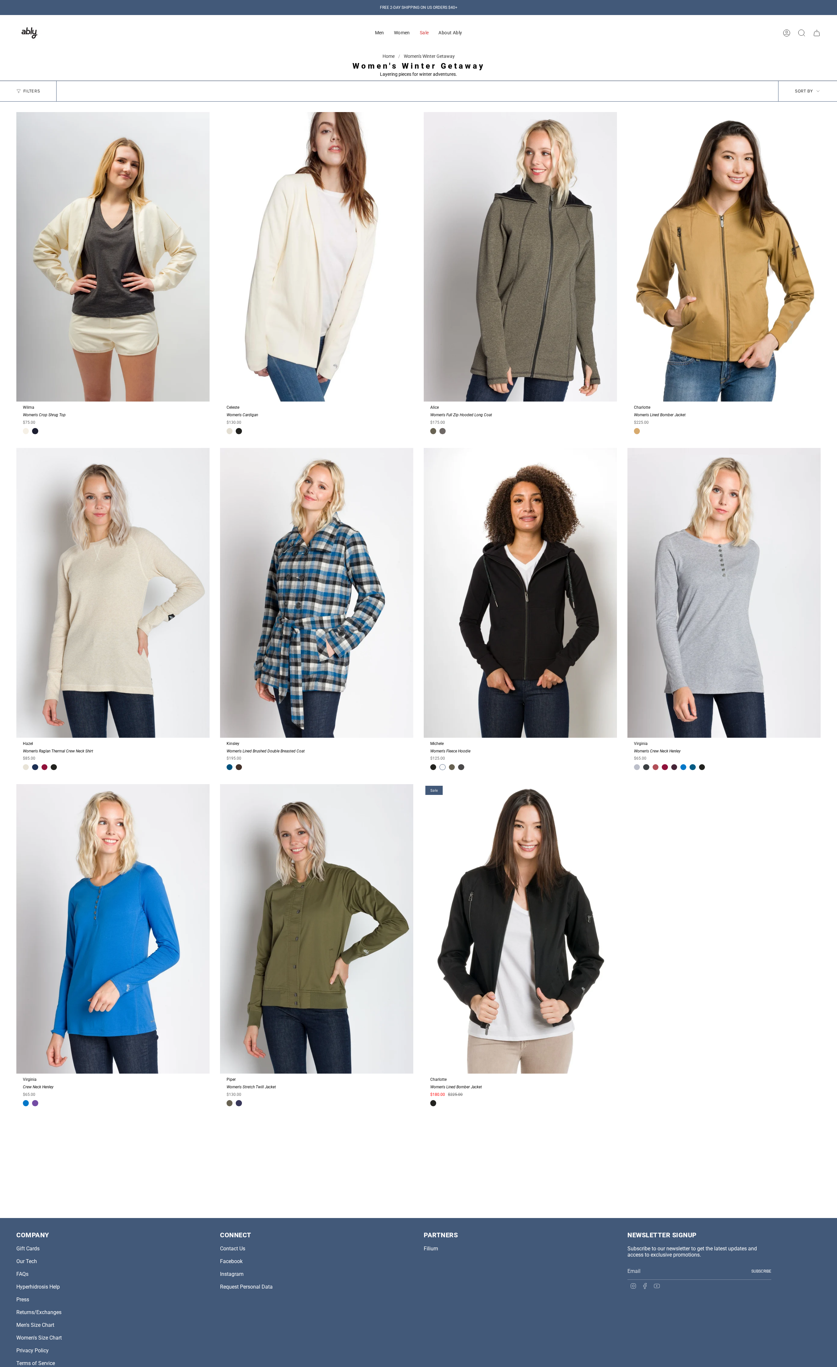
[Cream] (229, 431)
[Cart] (816, 33)
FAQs (22, 1274)
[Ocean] (35, 767)
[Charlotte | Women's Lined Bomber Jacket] (724, 257)
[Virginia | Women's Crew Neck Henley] (724, 593)
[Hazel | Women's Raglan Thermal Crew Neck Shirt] (113, 593)
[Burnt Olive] (433, 431)
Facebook (231, 1261)
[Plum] (655, 767)
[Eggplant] (674, 767)
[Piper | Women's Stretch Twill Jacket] (316, 929)
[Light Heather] (637, 767)
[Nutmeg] (239, 767)
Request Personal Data (246, 1287)
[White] (442, 767)
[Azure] (683, 767)
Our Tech (26, 1261)
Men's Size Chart (35, 1325)
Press (22, 1299)
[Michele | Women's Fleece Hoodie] (520, 593)
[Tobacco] (637, 431)
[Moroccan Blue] (692, 767)
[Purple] (35, 1103)
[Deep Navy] (35, 431)
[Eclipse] (239, 1103)
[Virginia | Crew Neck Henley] (113, 929)
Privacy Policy (32, 1350)
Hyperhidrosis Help (38, 1287)
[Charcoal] (461, 767)
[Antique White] (26, 431)
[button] (379, 33)
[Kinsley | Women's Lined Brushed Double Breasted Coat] (316, 593)
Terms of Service (35, 1363)
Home (389, 56)
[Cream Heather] (26, 767)
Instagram (232, 1274)
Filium (431, 1248)
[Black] (239, 431)
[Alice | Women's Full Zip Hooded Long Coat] (520, 257)
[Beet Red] (44, 767)
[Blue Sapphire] (229, 767)
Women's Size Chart (39, 1338)
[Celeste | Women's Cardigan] (316, 257)
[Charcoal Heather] (442, 431)
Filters (31, 91)
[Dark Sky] (646, 767)
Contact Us (232, 1248)
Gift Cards (28, 1248)
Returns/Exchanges (38, 1312)
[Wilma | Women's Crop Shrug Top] (113, 257)
